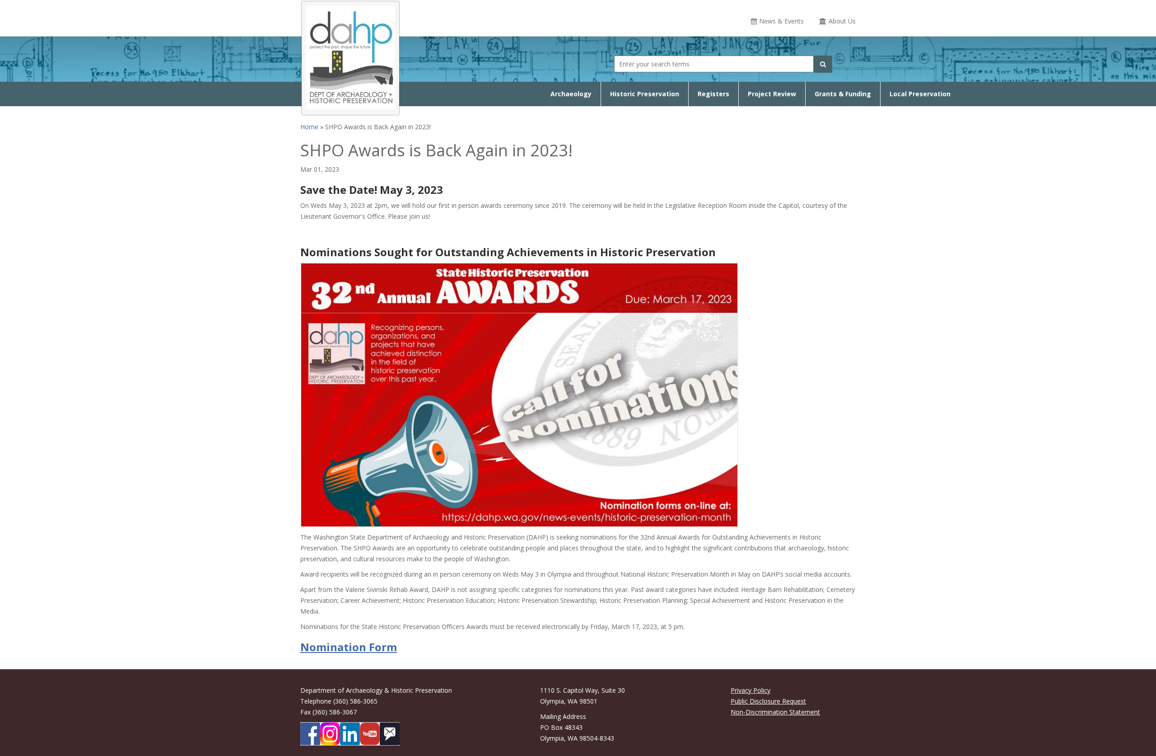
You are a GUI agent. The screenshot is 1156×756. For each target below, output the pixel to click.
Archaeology (571, 93)
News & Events (781, 21)
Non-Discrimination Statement (775, 712)
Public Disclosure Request (768, 701)
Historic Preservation (644, 93)
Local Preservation (920, 93)
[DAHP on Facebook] (310, 734)
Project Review (772, 93)
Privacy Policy (750, 690)
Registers (713, 93)
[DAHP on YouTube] (370, 734)
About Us (842, 21)
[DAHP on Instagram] (330, 734)
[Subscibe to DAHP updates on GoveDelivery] (390, 734)
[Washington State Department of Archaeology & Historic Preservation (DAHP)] (350, 56)
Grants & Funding (843, 93)
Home (309, 126)
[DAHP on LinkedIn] (350, 734)
